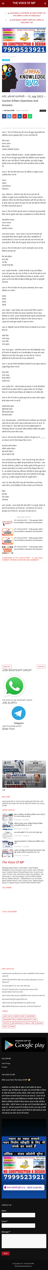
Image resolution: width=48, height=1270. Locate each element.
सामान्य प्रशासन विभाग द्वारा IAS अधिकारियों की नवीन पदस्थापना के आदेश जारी (23, 995)
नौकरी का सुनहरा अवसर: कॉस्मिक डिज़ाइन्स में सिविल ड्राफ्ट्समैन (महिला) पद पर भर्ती (28, 824)
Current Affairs (6, 60)
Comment (43, 110)
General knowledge (24, 1019)
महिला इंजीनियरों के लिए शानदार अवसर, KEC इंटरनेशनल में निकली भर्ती (21, 1006)
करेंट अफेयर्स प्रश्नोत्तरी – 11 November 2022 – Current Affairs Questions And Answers (29, 548)
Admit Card (7, 1016)
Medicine (40, 1023)
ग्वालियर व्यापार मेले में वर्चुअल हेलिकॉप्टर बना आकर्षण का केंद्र (18, 1003)
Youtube (4, 1067)
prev (3, 789)
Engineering (31, 1016)
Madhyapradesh (17, 1023)
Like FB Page (6, 1063)
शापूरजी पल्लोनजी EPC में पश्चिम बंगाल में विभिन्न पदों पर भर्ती (29, 842)
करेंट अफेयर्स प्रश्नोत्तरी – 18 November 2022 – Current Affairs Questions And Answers (29, 539)
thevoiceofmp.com (26, 1266)
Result (5, 1026)
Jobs (34, 1019)
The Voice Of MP (24, 3)
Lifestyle (6, 1023)
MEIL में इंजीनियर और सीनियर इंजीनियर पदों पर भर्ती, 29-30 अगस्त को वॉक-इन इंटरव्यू (29, 815)
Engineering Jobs (9, 1019)
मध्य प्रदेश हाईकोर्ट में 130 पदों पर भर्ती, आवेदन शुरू (28, 832)
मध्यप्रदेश (12, 1026)
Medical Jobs (29, 1023)
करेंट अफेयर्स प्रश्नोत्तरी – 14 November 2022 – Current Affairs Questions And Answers (29, 530)
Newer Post (6, 666)
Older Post (41, 666)
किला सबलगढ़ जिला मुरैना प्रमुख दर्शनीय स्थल (14, 999)
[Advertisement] (24, 640)
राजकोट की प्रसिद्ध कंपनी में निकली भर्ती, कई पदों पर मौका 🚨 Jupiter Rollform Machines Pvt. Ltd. (29, 851)
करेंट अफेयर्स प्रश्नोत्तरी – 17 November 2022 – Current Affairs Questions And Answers (29, 521)
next (4, 789)
